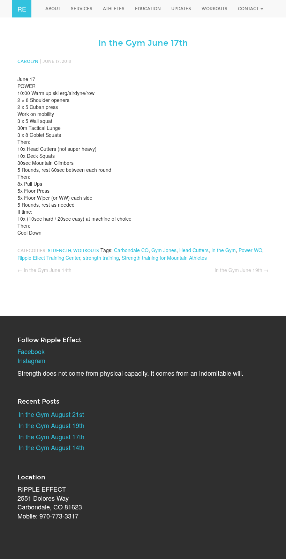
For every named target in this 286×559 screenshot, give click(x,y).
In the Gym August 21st (51, 414)
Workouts (214, 8)
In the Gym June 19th (241, 269)
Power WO (250, 250)
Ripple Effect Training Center (48, 257)
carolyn (27, 61)
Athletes (114, 8)
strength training (101, 257)
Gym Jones (163, 250)
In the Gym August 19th (51, 425)
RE (21, 8)
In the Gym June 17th (143, 43)
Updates (181, 8)
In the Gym (223, 250)
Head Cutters (194, 250)
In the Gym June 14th (44, 269)
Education (148, 8)
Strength (59, 250)
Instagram (31, 360)
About (52, 8)
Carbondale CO (131, 250)
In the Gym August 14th (51, 447)
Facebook (31, 351)
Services (81, 8)
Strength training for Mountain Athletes (164, 257)
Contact (249, 8)
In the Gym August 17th (51, 436)
